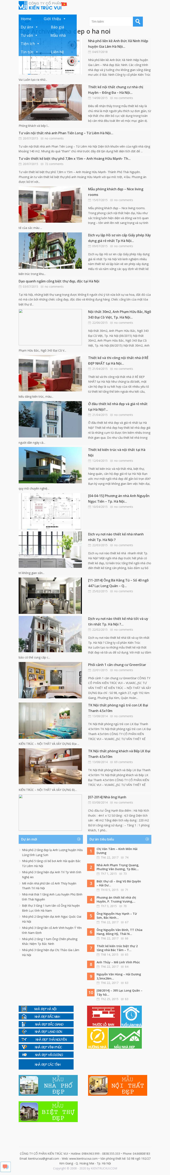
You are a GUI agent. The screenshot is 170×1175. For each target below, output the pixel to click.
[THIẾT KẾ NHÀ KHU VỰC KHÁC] (46, 1068)
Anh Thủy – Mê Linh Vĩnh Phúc (118, 962)
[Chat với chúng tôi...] (5, 1171)
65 (126, 954)
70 (125, 906)
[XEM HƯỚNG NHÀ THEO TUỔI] (98, 1047)
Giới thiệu (52, 18)
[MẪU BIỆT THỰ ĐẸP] (48, 1121)
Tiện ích (28, 43)
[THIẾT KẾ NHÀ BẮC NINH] (46, 1018)
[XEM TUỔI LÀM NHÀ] (131, 1025)
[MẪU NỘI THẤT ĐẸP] (117, 1095)
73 (125, 874)
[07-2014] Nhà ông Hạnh (107, 797)
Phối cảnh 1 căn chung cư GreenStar (117, 664)
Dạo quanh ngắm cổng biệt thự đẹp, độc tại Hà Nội (59, 281)
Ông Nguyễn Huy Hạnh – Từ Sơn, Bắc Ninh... (117, 916)
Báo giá (57, 26)
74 (126, 857)
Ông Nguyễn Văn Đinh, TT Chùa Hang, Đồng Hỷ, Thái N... (119, 932)
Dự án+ (27, 26)
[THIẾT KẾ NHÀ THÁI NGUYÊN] (46, 1041)
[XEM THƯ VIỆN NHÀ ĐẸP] (125, 1047)
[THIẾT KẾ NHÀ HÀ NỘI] (46, 1011)
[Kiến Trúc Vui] (43, 5)
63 (126, 983)
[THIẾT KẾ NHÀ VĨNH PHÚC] (46, 1049)
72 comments (54, 164)
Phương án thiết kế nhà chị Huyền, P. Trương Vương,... (116, 899)
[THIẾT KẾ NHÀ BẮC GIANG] (46, 1026)
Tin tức (27, 51)
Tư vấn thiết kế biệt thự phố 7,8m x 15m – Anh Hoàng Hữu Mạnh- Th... (75, 158)
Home (26, 18)
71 (126, 890)
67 (126, 922)
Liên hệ (57, 51)
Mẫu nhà (58, 35)
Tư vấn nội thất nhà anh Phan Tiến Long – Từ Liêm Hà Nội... (66, 133)
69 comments (123, 762)
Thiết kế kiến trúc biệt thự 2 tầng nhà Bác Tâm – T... (117, 948)
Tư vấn (27, 35)
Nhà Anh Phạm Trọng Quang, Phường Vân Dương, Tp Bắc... (118, 867)
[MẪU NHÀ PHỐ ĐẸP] (48, 1095)
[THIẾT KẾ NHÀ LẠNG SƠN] (46, 1034)
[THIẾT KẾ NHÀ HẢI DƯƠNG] (46, 1057)
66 (126, 938)
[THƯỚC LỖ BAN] (104, 1025)
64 (126, 967)
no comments (123, 98)
